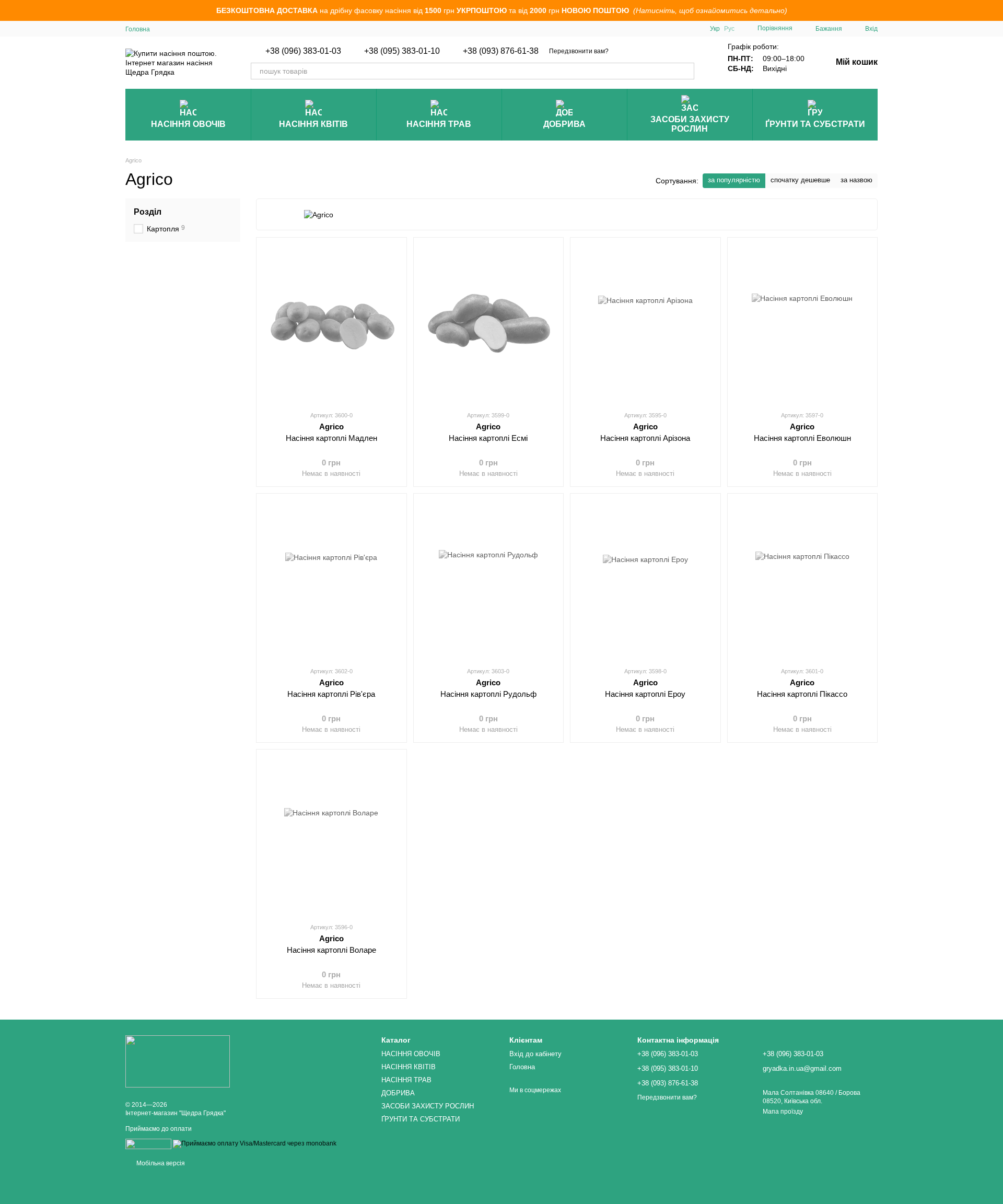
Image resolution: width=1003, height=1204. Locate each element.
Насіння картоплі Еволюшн (802, 438)
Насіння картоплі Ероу (645, 693)
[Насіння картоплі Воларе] (331, 835)
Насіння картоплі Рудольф (488, 693)
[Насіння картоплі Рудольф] (489, 579)
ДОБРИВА (564, 124)
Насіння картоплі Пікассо (802, 693)
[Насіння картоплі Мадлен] (331, 324)
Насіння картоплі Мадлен (331, 438)
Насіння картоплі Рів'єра (331, 693)
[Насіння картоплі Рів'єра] (331, 579)
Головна (137, 29)
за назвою (856, 180)
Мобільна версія (160, 1163)
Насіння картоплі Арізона (645, 438)
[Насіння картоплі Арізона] (645, 324)
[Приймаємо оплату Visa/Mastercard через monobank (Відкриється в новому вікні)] (254, 1143)
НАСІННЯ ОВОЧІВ (188, 124)
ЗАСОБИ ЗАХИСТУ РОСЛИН (689, 124)
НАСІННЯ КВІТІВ (313, 124)
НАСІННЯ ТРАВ (438, 124)
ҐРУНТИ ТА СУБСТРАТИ (815, 124)
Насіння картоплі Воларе (331, 949)
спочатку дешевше (800, 180)
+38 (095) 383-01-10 (402, 51)
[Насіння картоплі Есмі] (489, 324)
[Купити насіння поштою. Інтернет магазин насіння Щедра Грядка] (177, 1061)
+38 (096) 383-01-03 (303, 51)
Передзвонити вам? (579, 51)
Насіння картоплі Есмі (488, 438)
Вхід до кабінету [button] (535, 1054)
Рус (729, 29)
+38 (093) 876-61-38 (501, 51)
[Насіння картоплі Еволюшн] (803, 324)
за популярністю (734, 180)
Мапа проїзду (783, 1111)
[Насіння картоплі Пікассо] (803, 579)
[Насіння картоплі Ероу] (645, 579)
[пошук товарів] (686, 71)
